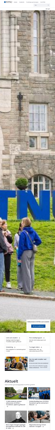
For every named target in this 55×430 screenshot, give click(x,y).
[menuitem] (16, 2)
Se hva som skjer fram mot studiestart (38, 363)
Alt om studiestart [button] (38, 326)
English (48, 8)
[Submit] (48, 5)
